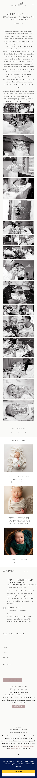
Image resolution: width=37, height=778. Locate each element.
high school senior (15, 749)
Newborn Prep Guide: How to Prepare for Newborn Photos (18, 505)
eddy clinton (14, 608)
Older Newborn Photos (18, 546)
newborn (24, 746)
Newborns (18, 23)
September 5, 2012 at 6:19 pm (17, 610)
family (33, 746)
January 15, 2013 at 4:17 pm (17, 587)
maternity (16, 746)
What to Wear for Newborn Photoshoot (18, 464)
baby (28, 746)
